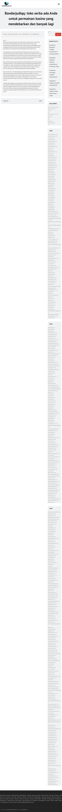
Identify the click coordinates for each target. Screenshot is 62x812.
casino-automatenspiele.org (54, 388)
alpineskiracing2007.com (53, 474)
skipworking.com (51, 397)
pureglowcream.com (52, 423)
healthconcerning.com (53, 587)
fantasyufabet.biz (52, 174)
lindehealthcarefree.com (53, 519)
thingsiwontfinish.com (53, 784)
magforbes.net (51, 371)
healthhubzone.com (52, 152)
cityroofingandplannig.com (54, 248)
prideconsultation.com (53, 550)
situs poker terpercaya (53, 114)
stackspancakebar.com (53, 460)
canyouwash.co (51, 139)
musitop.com (51, 291)
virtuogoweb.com (52, 160)
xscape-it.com (51, 237)
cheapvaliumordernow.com (54, 707)
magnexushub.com (52, 159)
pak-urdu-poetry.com (53, 620)
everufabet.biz (51, 206)
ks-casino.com (51, 263)
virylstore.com (51, 359)
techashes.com (51, 138)
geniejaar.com (51, 559)
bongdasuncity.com (52, 575)
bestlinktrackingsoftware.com (54, 728)
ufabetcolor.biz (51, 183)
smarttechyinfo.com (52, 569)
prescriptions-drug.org (53, 364)
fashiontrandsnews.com (53, 213)
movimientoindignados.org (54, 286)
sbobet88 (44, 798)
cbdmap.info (51, 534)
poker (49, 117)
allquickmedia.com (52, 409)
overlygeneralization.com (53, 601)
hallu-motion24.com (52, 467)
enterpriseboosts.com (53, 385)
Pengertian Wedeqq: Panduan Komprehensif (54, 83)
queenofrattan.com (52, 634)
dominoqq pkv (14, 795)
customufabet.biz (52, 197)
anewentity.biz (51, 418)
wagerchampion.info (52, 652)
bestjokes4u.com (52, 555)
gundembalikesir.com (53, 146)
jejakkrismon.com (52, 404)
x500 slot (19, 797)
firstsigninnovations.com (53, 345)
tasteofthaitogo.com (52, 430)
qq (48, 112)
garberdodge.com (52, 347)
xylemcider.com (51, 304)
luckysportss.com (52, 758)
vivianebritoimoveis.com (53, 369)
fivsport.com (51, 276)
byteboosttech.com (52, 157)
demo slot (13, 797)
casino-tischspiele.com (53, 390)
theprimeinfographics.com (54, 706)
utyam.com (50, 293)
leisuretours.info (51, 608)
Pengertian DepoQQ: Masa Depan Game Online (53, 92)
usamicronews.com (52, 762)
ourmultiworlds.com (52, 333)
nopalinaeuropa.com (52, 316)
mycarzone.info (51, 669)
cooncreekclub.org (52, 334)
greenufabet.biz (51, 181)
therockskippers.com (52, 469)
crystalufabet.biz (51, 202)
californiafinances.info (53, 446)
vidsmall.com (51, 679)
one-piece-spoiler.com (53, 641)
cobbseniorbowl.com (53, 241)
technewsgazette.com (53, 411)
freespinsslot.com (52, 578)
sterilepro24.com (52, 685)
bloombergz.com (52, 383)
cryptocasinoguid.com (53, 216)
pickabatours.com (52, 524)
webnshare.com (51, 599)
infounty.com (51, 256)
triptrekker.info (51, 664)
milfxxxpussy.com (52, 288)
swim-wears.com (51, 348)
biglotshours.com (52, 162)
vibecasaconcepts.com (53, 671)
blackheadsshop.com (53, 693)
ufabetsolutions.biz (52, 188)
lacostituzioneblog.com (53, 295)
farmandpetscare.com (53, 611)
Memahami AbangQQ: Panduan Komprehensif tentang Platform (54, 49)
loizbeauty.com (51, 399)
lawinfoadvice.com (52, 279)
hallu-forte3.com (51, 465)
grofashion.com (51, 763)
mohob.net (50, 566)
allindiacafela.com (52, 472)
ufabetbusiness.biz (52, 180)
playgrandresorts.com (53, 777)
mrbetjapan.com (51, 416)
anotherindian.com (52, 302)
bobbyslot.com (51, 561)
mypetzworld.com (52, 255)
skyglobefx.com (51, 657)
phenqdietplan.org (52, 281)
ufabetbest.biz (51, 194)
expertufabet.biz (51, 172)
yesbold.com (51, 150)
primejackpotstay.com (53, 772)
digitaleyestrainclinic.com (53, 481)
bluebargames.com (52, 341)
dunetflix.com (51, 284)
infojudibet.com (51, 533)
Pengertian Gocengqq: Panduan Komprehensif (53, 74)
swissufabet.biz (51, 178)
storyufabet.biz (51, 199)
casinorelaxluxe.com (52, 739)
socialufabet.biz (51, 190)
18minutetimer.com (52, 592)
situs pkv (51, 795)
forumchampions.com (53, 340)
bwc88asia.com (51, 260)
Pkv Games (25, 34)
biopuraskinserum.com (53, 444)
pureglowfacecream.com (53, 413)
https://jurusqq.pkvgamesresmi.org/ (26, 802)
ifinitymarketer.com (52, 751)
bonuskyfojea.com (52, 734)
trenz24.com (50, 395)
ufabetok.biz (50, 204)
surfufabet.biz (51, 192)
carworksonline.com (52, 355)
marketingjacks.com (52, 488)
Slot (28, 34)
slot (38, 34)
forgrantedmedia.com (53, 350)
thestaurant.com (51, 727)
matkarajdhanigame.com (53, 538)
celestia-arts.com (52, 338)
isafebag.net (50, 381)
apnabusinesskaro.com (53, 500)
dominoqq (50, 116)
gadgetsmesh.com (52, 604)
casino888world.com (52, 714)
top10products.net (52, 522)
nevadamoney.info (52, 450)
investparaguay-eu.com (53, 258)
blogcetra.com (51, 622)
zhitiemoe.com (51, 298)
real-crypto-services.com (53, 253)
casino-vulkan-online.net (53, 476)
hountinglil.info (51, 552)
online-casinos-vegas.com (54, 485)
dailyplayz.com (51, 744)
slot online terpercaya (53, 107)
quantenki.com (51, 674)
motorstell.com (51, 361)
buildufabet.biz (51, 209)
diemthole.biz (51, 406)
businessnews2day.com (53, 681)
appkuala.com (51, 420)
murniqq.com (58, 798)
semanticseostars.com (53, 594)
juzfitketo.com (51, 307)
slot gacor (56, 795)
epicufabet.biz (51, 200)
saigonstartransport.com (53, 437)
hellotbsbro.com (51, 610)
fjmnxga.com (51, 436)
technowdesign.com (52, 242)
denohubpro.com (52, 638)
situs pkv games (44, 795)
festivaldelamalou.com (53, 343)
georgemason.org (52, 513)
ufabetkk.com (51, 408)
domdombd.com (52, 742)
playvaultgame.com (52, 776)
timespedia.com (51, 402)
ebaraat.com (51, 153)
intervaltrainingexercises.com (54, 720)
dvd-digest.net (51, 455)
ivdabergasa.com (52, 249)
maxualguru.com (51, 573)
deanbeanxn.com (52, 536)
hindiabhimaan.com (52, 493)
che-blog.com (51, 545)
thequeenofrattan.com (53, 636)
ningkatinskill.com (52, 274)
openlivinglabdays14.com (53, 228)
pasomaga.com (51, 309)
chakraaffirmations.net (53, 554)
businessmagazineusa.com (54, 676)
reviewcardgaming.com (53, 688)
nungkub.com (51, 300)
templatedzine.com (52, 277)
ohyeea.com (50, 297)
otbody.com (50, 392)
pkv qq (8, 795)
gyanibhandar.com (52, 167)
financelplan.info (51, 529)
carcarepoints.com (52, 265)
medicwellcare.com (52, 678)
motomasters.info (52, 667)
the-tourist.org (51, 378)
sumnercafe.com (51, 283)
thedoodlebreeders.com (53, 267)
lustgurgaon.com (51, 557)
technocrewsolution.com (53, 366)
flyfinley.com (50, 548)
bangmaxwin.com (52, 439)
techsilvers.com (51, 272)
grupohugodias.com (52, 269)
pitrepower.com (51, 477)
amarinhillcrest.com (52, 376)
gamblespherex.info (52, 658)
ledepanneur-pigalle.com (53, 453)
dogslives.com (51, 631)
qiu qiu (49, 110)
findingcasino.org (52, 645)
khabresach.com (51, 495)
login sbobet (38, 798)
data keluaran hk (51, 109)
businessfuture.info (52, 531)
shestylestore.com (52, 783)
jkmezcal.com (51, 718)
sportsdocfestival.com (53, 781)
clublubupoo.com (52, 730)
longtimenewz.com (52, 756)
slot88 (52, 800)
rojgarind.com (51, 589)
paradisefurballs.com (53, 580)
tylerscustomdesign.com (53, 353)
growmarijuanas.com (52, 597)
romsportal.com (51, 779)
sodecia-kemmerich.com (53, 711)
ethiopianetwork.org (52, 603)
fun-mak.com (51, 713)
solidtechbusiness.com (53, 686)
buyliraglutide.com (52, 164)
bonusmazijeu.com (52, 732)
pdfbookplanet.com (52, 632)
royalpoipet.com (51, 725)
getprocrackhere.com (53, 746)
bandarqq (35, 800)
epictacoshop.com (52, 443)
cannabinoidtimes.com (53, 583)
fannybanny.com (51, 749)
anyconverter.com (52, 401)
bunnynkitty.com (51, 432)
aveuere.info (50, 582)
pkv (48, 119)
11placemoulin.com (52, 562)
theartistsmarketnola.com (53, 457)
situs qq (29, 795)
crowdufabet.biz (51, 207)
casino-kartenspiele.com (53, 387)
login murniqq (18, 800)
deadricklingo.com (52, 655)
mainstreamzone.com (53, 596)
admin (5, 34)
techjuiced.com (51, 155)
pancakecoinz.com (52, 547)
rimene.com (50, 451)
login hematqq (25, 800)
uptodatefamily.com (52, 290)
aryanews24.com (51, 235)
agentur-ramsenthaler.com (54, 660)
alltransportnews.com (53, 211)
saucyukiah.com (51, 327)
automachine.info (52, 648)
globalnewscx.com (52, 629)
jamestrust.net (51, 394)
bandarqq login (51, 123)
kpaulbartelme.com (52, 699)
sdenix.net (50, 374)
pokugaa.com (51, 774)
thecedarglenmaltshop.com (54, 512)
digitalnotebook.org (52, 571)
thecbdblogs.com (52, 497)
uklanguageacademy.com (53, 517)
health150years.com (52, 362)
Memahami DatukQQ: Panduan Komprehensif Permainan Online (54, 62)
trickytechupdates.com (53, 491)
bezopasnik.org (51, 434)
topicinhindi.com (51, 515)
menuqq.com (3, 795)
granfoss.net (50, 471)
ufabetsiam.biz (51, 176)
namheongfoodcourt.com (54, 462)
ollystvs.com (50, 627)
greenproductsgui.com (53, 585)
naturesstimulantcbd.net (53, 314)
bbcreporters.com (52, 214)
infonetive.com (51, 441)
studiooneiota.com (52, 643)
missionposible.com (52, 483)
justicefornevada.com (53, 606)
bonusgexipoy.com (52, 737)
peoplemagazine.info (52, 136)
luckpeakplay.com (52, 760)
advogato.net (51, 380)
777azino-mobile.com (53, 239)
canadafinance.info (52, 448)
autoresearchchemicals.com (54, 499)
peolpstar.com (51, 352)
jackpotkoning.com (52, 753)
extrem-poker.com (52, 262)
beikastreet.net (51, 329)
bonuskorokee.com (52, 735)
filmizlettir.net (51, 331)
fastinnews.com (51, 748)
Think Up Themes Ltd (11, 809)
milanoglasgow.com (52, 464)
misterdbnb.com (51, 716)
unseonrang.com (51, 618)
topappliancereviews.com (54, 490)
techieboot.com (51, 145)
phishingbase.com (52, 769)
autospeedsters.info (52, 650)
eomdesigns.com (52, 662)
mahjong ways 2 (37, 797)
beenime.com (51, 709)
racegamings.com (52, 770)
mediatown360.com (52, 479)
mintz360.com (51, 564)
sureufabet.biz (51, 195)
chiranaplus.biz (51, 458)
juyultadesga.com (52, 251)
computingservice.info (53, 613)
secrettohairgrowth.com (53, 429)
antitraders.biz (51, 234)
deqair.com (50, 270)
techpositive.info (51, 617)
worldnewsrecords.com (53, 683)
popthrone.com (51, 540)
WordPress (24, 809)
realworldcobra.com (52, 646)
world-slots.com (51, 541)
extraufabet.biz (51, 185)
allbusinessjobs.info (52, 520)
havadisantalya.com (52, 141)
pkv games (35, 34)
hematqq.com (3, 800)
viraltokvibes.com (52, 367)
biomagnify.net (51, 318)
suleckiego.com (51, 502)
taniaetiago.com (51, 305)
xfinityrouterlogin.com (53, 486)
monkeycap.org (51, 373)
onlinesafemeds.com (52, 166)
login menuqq (11, 800)
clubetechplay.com (52, 741)
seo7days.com (51, 422)
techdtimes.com (51, 143)
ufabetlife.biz (51, 186)
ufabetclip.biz (51, 171)
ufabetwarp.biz (51, 169)
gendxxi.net (50, 666)
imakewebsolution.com (53, 543)
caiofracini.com (51, 615)
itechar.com (50, 148)
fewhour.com (51, 590)
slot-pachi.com (51, 576)
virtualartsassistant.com (53, 704)
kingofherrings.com (52, 415)
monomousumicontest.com (54, 653)
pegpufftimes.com (52, 336)
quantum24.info (51, 672)
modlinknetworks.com (53, 755)
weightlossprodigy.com (53, 568)
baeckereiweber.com (52, 134)
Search (49, 32)
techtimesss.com (51, 357)
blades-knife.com (52, 639)
